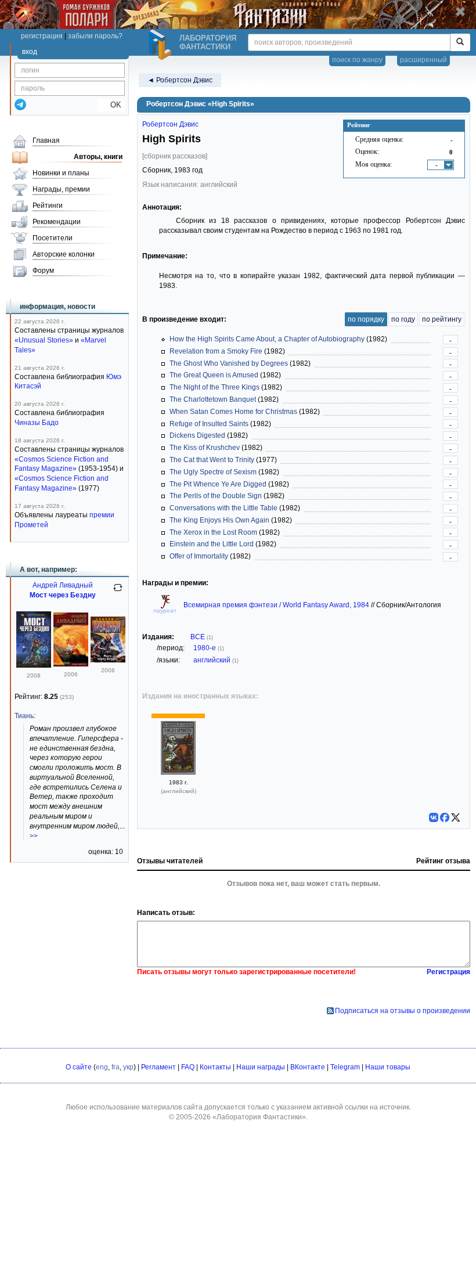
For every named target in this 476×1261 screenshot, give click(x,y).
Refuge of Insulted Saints (209, 424)
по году (403, 319)
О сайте (79, 1067)
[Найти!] (460, 42)
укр (128, 1067)
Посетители (53, 238)
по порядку (366, 319)
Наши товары (387, 1067)
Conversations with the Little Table (223, 508)
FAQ (187, 1067)
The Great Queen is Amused (214, 375)
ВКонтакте (307, 1067)
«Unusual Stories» (44, 340)
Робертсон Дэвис (170, 124)
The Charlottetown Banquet (213, 399)
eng (102, 1067)
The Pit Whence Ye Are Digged (218, 484)
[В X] (455, 817)
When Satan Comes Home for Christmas (233, 412)
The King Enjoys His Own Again (219, 520)
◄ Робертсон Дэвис (179, 80)
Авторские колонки (64, 254)
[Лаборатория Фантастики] (162, 44)
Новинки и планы (61, 173)
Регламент (158, 1067)
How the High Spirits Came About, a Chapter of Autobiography (267, 339)
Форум (43, 270)
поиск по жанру (357, 60)
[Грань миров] (70, 664)
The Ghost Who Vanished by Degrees (229, 363)
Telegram (345, 1067)
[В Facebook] (444, 817)
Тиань (24, 716)
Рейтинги (48, 205)
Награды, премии (61, 189)
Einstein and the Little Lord (212, 544)
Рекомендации (57, 222)
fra (115, 1067)
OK (111, 104)
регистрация (42, 36)
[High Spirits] (178, 772)
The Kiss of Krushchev (205, 448)
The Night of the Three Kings (214, 387)
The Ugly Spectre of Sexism (213, 472)
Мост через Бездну (63, 595)
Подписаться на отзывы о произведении (402, 1011)
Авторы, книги (98, 157)
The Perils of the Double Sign (216, 496)
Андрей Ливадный (63, 585)
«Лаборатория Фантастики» (259, 1117)
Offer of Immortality (199, 556)
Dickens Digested (197, 435)
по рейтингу (441, 319)
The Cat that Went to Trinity (212, 460)
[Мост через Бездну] (33, 665)
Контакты (215, 1067)
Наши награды (260, 1067)
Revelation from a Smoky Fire (216, 351)
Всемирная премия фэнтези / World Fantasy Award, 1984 (277, 605)
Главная (46, 140)
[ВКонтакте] (433, 817)
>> (34, 836)
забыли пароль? (95, 36)
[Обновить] (118, 592)
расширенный (423, 60)
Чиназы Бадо (37, 423)
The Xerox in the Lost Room (213, 532)
